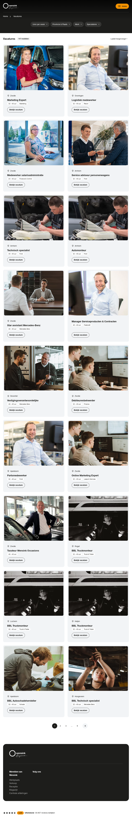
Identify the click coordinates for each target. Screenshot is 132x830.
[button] (85, 725)
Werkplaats (14, 780)
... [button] (71, 726)
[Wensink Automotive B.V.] (11, 6)
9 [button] (77, 726)
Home (5, 16)
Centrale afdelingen (18, 793)
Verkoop (13, 783)
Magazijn (13, 789)
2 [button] (60, 726)
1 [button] (54, 726)
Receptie (13, 786)
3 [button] (66, 726)
